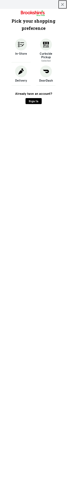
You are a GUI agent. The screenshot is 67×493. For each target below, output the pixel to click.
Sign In (34, 101)
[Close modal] (62, 4)
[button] (21, 51)
